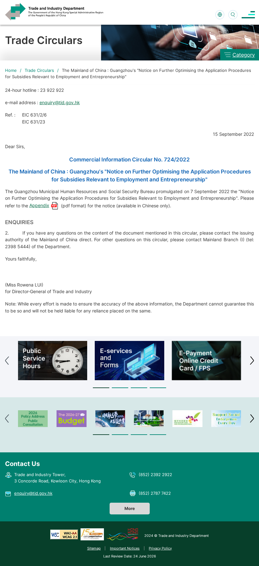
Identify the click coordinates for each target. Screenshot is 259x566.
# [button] (252, 360)
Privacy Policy (160, 548)
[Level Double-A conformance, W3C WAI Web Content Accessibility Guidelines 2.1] (64, 534)
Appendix (39, 205)
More (129, 508)
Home (11, 70)
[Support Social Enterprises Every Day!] (226, 419)
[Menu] (248, 14)
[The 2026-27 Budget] (71, 419)
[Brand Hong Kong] (122, 534)
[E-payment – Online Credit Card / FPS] (206, 360)
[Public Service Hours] (52, 360)
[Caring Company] (92, 534)
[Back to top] (244, 553)
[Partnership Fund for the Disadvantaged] (187, 419)
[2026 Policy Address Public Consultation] (32, 419)
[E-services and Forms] (129, 360)
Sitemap (94, 548)
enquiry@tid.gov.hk (59, 102)
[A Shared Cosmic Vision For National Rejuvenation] (110, 419)
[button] (101, 388)
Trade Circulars (39, 70)
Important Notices (125, 548)
